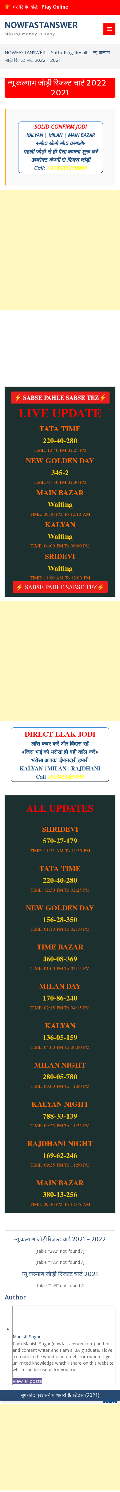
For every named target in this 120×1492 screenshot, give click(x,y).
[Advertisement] (60, 250)
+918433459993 (67, 168)
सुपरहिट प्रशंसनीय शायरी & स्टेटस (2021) (60, 1395)
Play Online (55, 7)
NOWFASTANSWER (41, 25)
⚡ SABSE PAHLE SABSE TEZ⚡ (60, 397)
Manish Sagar (27, 1336)
